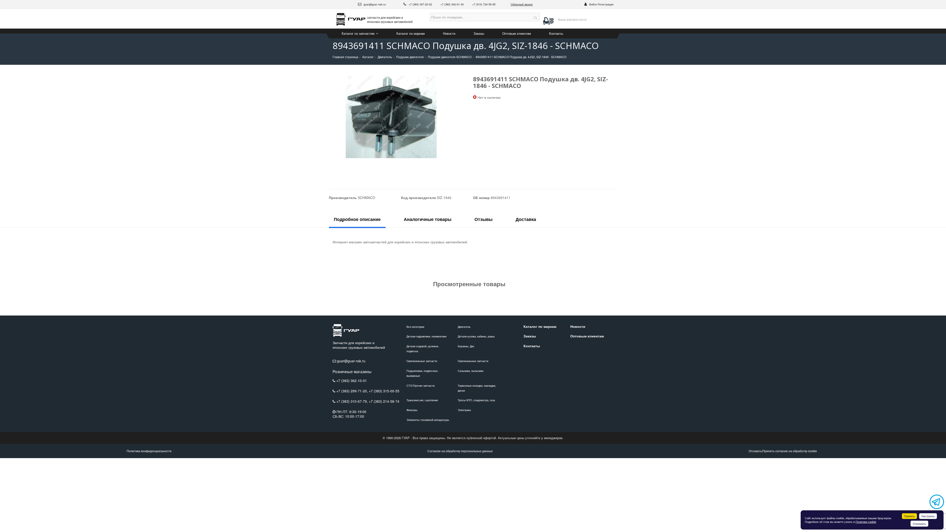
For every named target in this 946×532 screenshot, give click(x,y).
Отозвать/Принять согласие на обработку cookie (783, 451)
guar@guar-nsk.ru (374, 4)
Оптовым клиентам (516, 33)
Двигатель (464, 327)
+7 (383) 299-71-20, (352, 390)
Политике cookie (866, 522)
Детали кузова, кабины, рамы (476, 336)
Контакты (556, 33)
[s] (535, 17)
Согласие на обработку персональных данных (460, 451)
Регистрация (605, 4)
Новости (449, 33)
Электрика (464, 410)
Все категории (415, 327)
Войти (593, 4)
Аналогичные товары (427, 219)
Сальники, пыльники (470, 371)
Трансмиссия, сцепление (422, 400)
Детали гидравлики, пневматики (426, 336)
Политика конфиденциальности (149, 451)
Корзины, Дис (466, 346)
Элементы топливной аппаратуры (427, 420)
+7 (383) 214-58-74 (384, 401)
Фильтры (411, 410)
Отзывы (483, 219)
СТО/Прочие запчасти (420, 385)
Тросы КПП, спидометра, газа (476, 400)
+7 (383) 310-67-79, (352, 401)
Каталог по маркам (410, 33)
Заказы (478, 33)
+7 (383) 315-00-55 (384, 390)
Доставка (526, 219)
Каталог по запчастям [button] (358, 33)
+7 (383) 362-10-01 (351, 380)
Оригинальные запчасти (421, 361)
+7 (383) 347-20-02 (421, 4)
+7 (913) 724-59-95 (483, 4)
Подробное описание (357, 219)
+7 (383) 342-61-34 (452, 4)
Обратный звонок (522, 4)
